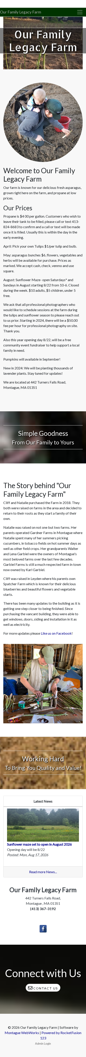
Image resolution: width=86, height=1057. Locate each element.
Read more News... (43, 872)
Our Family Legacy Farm (20, 12)
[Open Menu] (80, 12)
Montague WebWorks (22, 1033)
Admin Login (43, 1043)
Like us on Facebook (56, 633)
